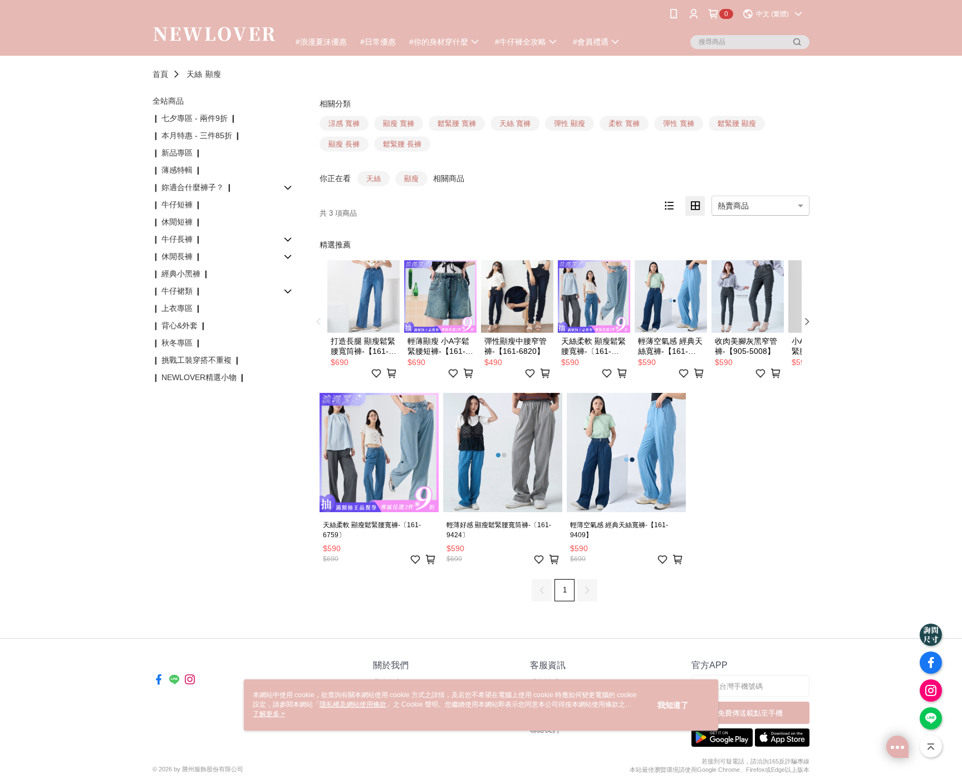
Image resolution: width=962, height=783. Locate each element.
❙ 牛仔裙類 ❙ (177, 290)
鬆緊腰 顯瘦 (737, 123)
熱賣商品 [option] (733, 205)
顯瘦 (213, 74)
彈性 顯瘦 (569, 123)
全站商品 (168, 100)
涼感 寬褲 (344, 123)
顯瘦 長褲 (344, 144)
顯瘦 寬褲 (398, 123)
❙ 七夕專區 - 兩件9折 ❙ (195, 118)
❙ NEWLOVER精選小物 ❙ (199, 377)
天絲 (194, 74)
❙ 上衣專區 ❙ (177, 308)
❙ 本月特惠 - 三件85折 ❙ (197, 135)
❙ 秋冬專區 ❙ (177, 342)
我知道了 (673, 705)
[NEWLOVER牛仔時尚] (214, 29)
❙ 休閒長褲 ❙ (177, 256)
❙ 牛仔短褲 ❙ (177, 204)
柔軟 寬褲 (624, 123)
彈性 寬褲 (678, 123)
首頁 (160, 74)
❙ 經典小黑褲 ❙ (181, 273)
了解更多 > (269, 714)
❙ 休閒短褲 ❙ (177, 221)
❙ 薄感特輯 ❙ (177, 170)
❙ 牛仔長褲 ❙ (177, 239)
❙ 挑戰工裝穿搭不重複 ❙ (196, 360)
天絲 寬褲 (515, 123)
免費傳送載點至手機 (750, 713)
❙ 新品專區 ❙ (177, 152)
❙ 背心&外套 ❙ (180, 325)
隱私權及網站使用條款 (353, 704)
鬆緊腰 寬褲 (457, 123)
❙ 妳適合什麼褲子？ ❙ (193, 187)
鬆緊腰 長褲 (402, 144)
